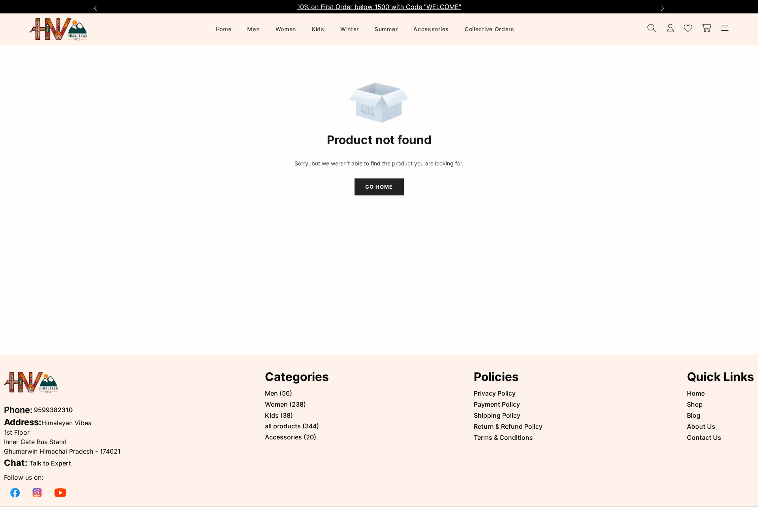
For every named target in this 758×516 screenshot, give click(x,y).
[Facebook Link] (15, 492)
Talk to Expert (50, 463)
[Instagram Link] (37, 492)
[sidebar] (723, 29)
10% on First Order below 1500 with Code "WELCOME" (379, 7)
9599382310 (53, 410)
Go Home (379, 187)
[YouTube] (60, 492)
